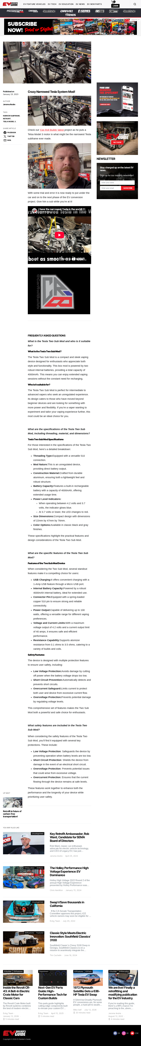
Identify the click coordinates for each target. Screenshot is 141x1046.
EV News (80, 4)
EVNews (40, 868)
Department (43, 971)
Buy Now (117, 142)
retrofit (7, 119)
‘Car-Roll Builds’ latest (52, 130)
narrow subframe (11, 116)
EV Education (66, 4)
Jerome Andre (9, 104)
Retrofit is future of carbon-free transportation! (12, 814)
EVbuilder (7, 971)
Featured (39, 933)
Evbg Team (55, 921)
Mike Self (77, 1010)
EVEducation (29, 868)
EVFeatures (29, 933)
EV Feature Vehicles (34, 4)
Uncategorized (37, 833)
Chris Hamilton (56, 890)
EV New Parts (94, 4)
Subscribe (127, 188)
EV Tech (52, 4)
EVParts (89, 971)
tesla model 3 (9, 121)
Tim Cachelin (55, 955)
